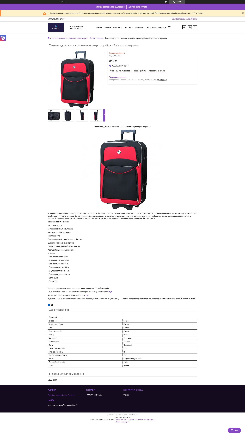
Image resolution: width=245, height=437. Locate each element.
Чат (236, 430)
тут (110, 292)
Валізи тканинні (96, 38)
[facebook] (49, 305)
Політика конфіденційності (145, 419)
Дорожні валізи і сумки (78, 38)
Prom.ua (135, 415)
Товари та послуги (113, 27)
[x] (52, 305)
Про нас (128, 27)
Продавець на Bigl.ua (122, 417)
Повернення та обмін (156, 27)
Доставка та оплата (137, 7)
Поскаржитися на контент (125, 419)
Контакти (139, 27)
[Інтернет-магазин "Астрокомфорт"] (57, 27)
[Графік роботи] (184, 27)
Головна (98, 27)
